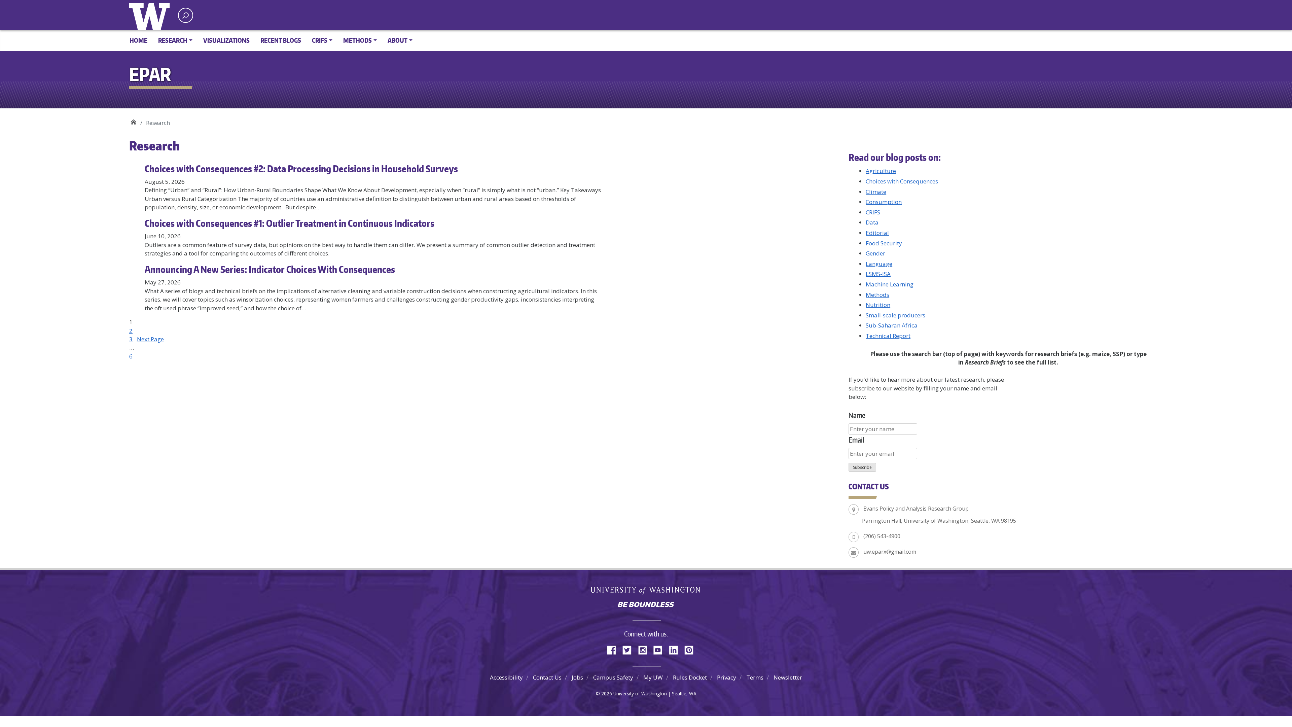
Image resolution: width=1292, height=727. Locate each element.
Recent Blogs (280, 40)
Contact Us (547, 677)
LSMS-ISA (878, 274)
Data (872, 222)
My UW (653, 677)
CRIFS (873, 212)
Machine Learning (889, 284)
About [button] (397, 40)
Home (138, 40)
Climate (876, 192)
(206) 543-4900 (881, 536)
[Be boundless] (646, 605)
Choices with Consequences (902, 181)
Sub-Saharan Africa (892, 325)
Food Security (884, 243)
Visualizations (226, 40)
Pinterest (691, 649)
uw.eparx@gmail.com (889, 551)
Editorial (877, 233)
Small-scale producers (895, 315)
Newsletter (788, 677)
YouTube (660, 649)
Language (879, 264)
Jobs (577, 677)
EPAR (133, 120)
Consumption (884, 202)
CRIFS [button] (319, 40)
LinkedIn (676, 649)
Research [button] (172, 40)
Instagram (645, 649)
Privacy (726, 677)
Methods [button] (357, 40)
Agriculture (881, 171)
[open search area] (185, 15)
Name (857, 415)
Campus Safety (613, 677)
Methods (877, 295)
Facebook (614, 649)
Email (856, 439)
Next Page (150, 339)
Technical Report (888, 336)
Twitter (629, 649)
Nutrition (878, 305)
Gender (875, 253)
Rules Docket (690, 677)
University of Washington (151, 15)
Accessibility (506, 677)
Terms (754, 677)
